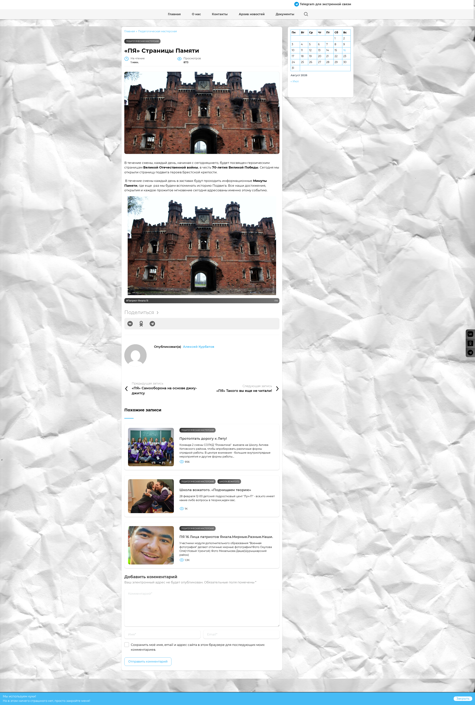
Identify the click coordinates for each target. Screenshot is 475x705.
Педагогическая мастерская (142, 41)
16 (344, 50)
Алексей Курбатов (198, 347)
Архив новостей (252, 14)
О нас (196, 14)
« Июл (295, 81)
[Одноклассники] (141, 323)
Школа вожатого (229, 481)
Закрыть (462, 698)
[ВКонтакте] (130, 323)
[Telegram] (152, 323)
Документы (285, 14)
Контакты (220, 14)
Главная (174, 14)
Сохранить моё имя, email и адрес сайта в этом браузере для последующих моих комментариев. (198, 647)
